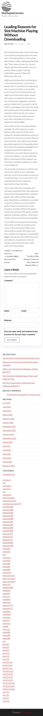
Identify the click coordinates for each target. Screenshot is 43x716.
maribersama (21, 44)
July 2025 (6, 446)
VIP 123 (6, 692)
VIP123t (6, 701)
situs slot (6, 596)
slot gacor (7, 480)
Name (7, 311)
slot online (7, 486)
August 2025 (8, 442)
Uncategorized (17, 250)
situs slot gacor (9, 498)
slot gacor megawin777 (12, 504)
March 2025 (7, 462)
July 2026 (6, 403)
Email (24, 311)
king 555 (6, 653)
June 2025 (7, 450)
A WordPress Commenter (17, 394)
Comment (8, 280)
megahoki (6, 590)
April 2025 (7, 458)
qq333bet (7, 611)
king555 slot (8, 662)
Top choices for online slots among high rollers (21, 358)
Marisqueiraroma (12, 13)
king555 (6, 644)
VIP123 (6, 698)
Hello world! (35, 394)
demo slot (7, 584)
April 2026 (7, 411)
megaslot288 (8, 507)
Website (7, 320)
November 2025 (9, 430)
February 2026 (8, 419)
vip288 (5, 626)
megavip (6, 620)
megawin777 (8, 533)
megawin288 (8, 522)
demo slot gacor (9, 578)
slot (4, 483)
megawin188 (8, 587)
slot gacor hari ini (9, 501)
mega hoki (7, 602)
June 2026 (7, 407)
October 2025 (8, 434)
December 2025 (9, 426)
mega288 (6, 563)
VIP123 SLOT (8, 671)
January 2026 (8, 422)
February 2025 (8, 466)
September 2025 (9, 438)
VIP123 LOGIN (9, 683)
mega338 (6, 548)
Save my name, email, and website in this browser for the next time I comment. (21, 333)
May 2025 (7, 454)
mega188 (6, 632)
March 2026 (7, 415)
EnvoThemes (25, 712)
